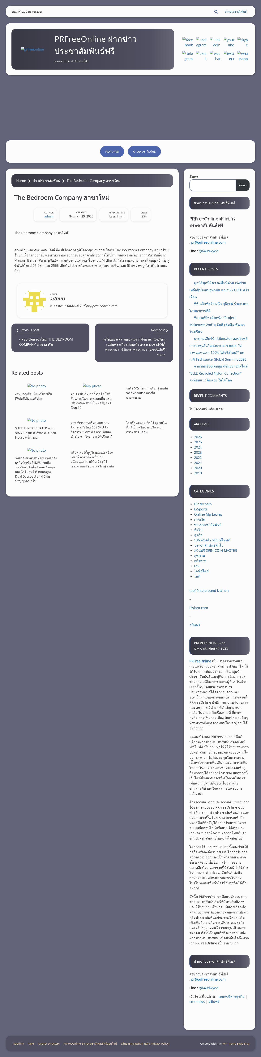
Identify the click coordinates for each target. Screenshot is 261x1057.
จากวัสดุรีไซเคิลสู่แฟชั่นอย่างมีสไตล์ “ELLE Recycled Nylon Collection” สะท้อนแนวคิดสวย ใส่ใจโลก (218, 373)
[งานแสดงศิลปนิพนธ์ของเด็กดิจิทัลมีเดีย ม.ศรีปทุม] (36, 386)
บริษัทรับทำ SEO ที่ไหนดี (212, 540)
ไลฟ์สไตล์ (201, 571)
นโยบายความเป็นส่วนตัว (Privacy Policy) (145, 1043)
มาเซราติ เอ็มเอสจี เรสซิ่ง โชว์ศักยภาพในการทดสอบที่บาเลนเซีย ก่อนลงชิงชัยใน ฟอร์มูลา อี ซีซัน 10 (91, 401)
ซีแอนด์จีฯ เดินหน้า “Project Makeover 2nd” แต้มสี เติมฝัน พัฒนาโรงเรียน (217, 324)
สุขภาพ (199, 555)
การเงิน (199, 519)
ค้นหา (193, 176)
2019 (198, 473)
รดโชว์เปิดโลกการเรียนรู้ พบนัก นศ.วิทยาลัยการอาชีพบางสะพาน (147, 393)
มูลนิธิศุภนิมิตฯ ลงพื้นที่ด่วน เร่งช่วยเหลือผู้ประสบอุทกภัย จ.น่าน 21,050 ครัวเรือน (219, 290)
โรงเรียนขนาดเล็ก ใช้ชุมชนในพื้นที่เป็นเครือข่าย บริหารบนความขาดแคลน (146, 427)
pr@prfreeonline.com (208, 242)
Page (31, 1043)
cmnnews (197, 1001)
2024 (198, 447)
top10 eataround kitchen (209, 590)
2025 (198, 442)
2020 (198, 468)
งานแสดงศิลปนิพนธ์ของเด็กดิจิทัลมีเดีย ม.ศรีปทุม (33, 396)
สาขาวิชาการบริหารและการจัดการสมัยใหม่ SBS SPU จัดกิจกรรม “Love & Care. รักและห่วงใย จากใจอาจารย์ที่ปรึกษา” (91, 430)
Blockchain (203, 504)
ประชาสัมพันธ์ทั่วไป (208, 545)
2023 (198, 452)
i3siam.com (198, 607)
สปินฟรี (194, 625)
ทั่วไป (198, 529)
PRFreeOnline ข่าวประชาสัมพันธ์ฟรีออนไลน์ (90, 1043)
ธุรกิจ (198, 535)
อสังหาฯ (200, 560)
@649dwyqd (208, 251)
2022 (198, 457)
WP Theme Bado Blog (236, 1043)
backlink (18, 1043)
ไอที (197, 576)
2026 (198, 437)
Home (21, 180)
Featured (112, 151)
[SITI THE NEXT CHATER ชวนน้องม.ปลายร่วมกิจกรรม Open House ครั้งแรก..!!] (36, 420)
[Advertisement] (130, 108)
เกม (197, 566)
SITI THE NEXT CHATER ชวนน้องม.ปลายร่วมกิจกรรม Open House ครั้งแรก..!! (35, 433)
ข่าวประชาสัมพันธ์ (236, 11)
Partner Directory (49, 1043)
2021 (198, 462)
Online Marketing (208, 514)
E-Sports (201, 509)
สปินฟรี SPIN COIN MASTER (215, 550)
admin (48, 216)
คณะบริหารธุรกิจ (231, 996)
